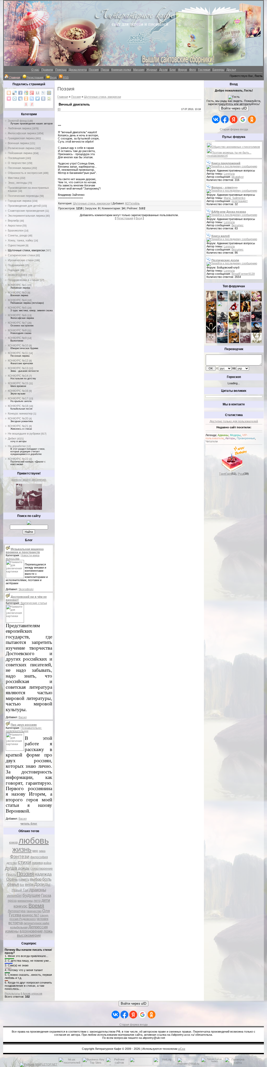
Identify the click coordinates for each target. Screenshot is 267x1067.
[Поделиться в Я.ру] (32, 104)
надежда (43, 874)
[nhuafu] (234, 310)
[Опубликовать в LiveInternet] (37, 93)
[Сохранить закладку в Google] (26, 93)
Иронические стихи (21, 260)
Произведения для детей (24, 205)
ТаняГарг (225, 473)
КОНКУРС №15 (18, 383)
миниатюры (25, 900)
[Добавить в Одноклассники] (26, 98)
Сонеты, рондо (17, 235)
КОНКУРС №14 (18, 375)
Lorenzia (229, 173)
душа (11, 868)
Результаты (12, 993)
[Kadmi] (245, 342)
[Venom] (222, 342)
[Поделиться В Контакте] (43, 98)
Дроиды (42, 884)
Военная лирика (18, 143)
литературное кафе (36, 923)
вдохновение (31, 931)
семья (13, 884)
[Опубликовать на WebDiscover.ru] (49, 98)
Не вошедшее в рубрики (24, 433)
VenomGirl (14, 896)
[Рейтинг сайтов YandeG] (212, 1065)
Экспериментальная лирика (26, 215)
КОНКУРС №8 (17, 330)
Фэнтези (19, 856)
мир (35, 851)
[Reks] (234, 321)
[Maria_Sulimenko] (222, 300)
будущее (31, 895)
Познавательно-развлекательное (24, 729)
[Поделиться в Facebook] (20, 93)
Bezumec (238, 225)
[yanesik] (211, 310)
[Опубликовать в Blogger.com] (9, 93)
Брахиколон (15, 230)
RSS (66, 77)
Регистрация (35, 77)
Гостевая (204, 69)
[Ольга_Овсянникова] (256, 310)
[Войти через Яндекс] (234, 119)
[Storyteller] (234, 300)
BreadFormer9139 (243, 273)
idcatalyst (238, 176)
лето (37, 901)
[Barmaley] (245, 310)
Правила (47, 69)
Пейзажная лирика (20, 153)
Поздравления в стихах (23, 280)
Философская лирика (22, 133)
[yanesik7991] (234, 342)
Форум (182, 69)
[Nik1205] (211, 342)
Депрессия (38, 927)
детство (12, 862)
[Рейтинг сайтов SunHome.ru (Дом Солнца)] (117, 1064)
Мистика (13, 177)
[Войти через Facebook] (225, 119)
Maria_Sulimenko (234, 197)
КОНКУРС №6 (17, 315)
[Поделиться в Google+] (32, 93)
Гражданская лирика (21, 138)
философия (39, 857)
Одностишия (16, 245)
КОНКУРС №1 (17, 284)
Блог (173, 69)
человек (42, 919)
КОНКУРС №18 (18, 405)
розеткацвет (240, 201)
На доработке (17, 446)
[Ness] (256, 300)
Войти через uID (234, 108)
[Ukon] (222, 321)
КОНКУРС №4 (17, 300)
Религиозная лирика (21, 148)
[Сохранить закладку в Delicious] (15, 93)
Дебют (12, 438)
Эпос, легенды (17, 182)
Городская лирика (19, 200)
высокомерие (29, 935)
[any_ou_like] (256, 321)
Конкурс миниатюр (20, 413)
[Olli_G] (234, 331)
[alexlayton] (245, 331)
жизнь (22, 849)
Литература (17, 911)
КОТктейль (132, 203)
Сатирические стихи (21, 255)
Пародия (13, 270)
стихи (24, 862)
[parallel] (256, 331)
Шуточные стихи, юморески (26, 250)
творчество (33, 911)
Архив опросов (32, 993)
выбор (35, 879)
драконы (37, 889)
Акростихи (15, 225)
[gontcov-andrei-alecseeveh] (29, 508)
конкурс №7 (30, 915)
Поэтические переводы (23, 195)
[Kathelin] (211, 321)
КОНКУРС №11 (18, 353)
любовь (34, 840)
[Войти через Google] (243, 119)
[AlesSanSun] (256, 342)
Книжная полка (121, 69)
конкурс (21, 906)
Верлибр (13, 220)
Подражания (16, 265)
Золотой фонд (17, 120)
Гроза (46, 895)
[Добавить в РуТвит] (32, 98)
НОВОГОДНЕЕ (18, 275)
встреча (15, 923)
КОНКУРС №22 (18, 458)
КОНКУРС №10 (18, 345)
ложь (48, 931)
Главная (62, 96)
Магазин (138, 69)
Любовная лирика (19, 128)
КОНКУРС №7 (17, 322)
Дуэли (163, 69)
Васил (23, 717)
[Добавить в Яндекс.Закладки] (26, 104)
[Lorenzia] (211, 300)
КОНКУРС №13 (18, 368)
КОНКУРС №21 (18, 426)
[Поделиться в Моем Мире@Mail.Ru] (49, 93)
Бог (22, 884)
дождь (23, 868)
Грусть (11, 874)
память (24, 879)
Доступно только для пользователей (234, 421)
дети (45, 900)
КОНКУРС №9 (17, 337)
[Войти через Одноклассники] (252, 119)
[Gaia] (245, 300)
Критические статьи (34, 603)
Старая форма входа (234, 129)
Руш (241, 473)
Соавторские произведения (26, 210)
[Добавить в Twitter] (37, 98)
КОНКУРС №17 (18, 398)
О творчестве (17, 162)
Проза (105, 69)
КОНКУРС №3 (17, 292)
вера (29, 884)
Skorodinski (26, 589)
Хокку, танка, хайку (20, 240)
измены (12, 931)
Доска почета (78, 69)
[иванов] (222, 310)
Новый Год (20, 890)
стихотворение (41, 868)
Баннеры (218, 69)
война (47, 862)
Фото (192, 69)
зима (42, 850)
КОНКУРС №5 (17, 307)
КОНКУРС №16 (18, 390)
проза (12, 901)
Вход (53, 77)
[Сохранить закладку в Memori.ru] (9, 98)
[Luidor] (245, 321)
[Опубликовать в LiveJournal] (43, 93)
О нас (35, 69)
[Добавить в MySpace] (20, 98)
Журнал (152, 69)
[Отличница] (222, 331)
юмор (13, 842)
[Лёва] (211, 331)
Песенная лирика (19, 167)
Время (36, 906)
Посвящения (16, 158)
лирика (37, 863)
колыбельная (19, 927)
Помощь (60, 69)
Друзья (231, 69)
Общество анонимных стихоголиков (236, 146)
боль (46, 879)
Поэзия (94, 69)
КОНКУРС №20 (18, 418)
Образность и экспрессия (25, 172)
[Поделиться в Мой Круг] (15, 98)
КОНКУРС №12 (18, 360)
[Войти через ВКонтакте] (216, 119)
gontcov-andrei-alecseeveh (28, 479)
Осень (12, 879)
